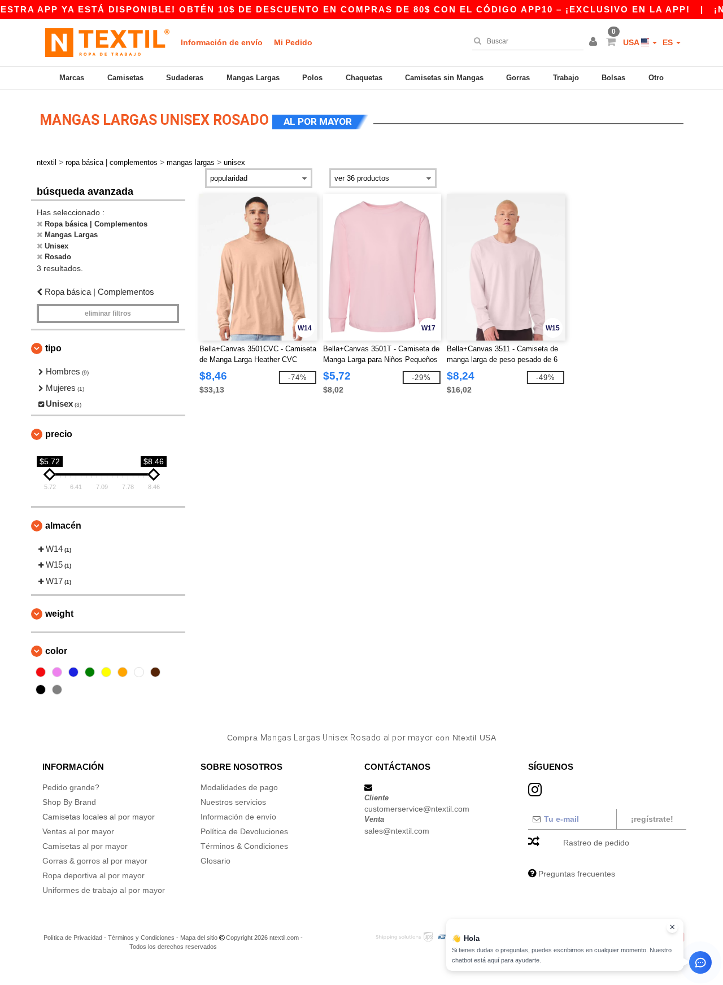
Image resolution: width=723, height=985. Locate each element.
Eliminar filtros (108, 313)
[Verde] (90, 672)
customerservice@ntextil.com (416, 808)
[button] (594, 42)
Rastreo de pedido (596, 842)
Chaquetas (364, 77)
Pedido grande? (70, 787)
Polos (312, 77)
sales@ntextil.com (396, 830)
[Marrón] (155, 672)
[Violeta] (57, 672)
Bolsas (613, 77)
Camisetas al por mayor (85, 846)
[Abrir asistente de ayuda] (700, 962)
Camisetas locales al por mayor (98, 816)
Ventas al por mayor (78, 831)
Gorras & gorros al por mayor (94, 860)
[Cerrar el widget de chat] (672, 927)
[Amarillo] (106, 672)
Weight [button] (59, 613)
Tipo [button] (53, 348)
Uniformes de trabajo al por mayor (103, 890)
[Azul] (73, 672)
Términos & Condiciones (244, 846)
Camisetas (125, 77)
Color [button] (56, 651)
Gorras (518, 77)
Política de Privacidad (72, 937)
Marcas (71, 77)
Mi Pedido (293, 42)
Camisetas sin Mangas (444, 77)
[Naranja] (122, 672)
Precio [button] (58, 434)
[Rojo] (41, 672)
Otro (656, 77)
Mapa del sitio (198, 937)
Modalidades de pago (239, 787)
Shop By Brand (69, 802)
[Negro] (41, 690)
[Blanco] (139, 672)
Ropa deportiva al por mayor (93, 875)
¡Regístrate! (652, 818)
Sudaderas (184, 77)
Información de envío (222, 42)
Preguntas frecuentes (576, 873)
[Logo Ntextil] (107, 42)
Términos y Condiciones (141, 937)
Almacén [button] (63, 525)
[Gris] (57, 690)
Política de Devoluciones (244, 831)
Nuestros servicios (233, 802)
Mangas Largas (253, 77)
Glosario (215, 860)
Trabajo (566, 77)
